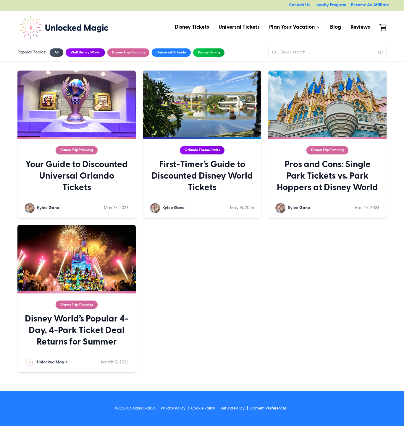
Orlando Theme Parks (202, 150)
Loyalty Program (330, 5)
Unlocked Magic (52, 362)
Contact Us (299, 5)
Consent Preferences (268, 408)
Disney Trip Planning (76, 150)
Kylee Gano (48, 208)
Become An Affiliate (370, 5)
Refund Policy (233, 408)
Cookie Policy (203, 408)
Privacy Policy (173, 408)
